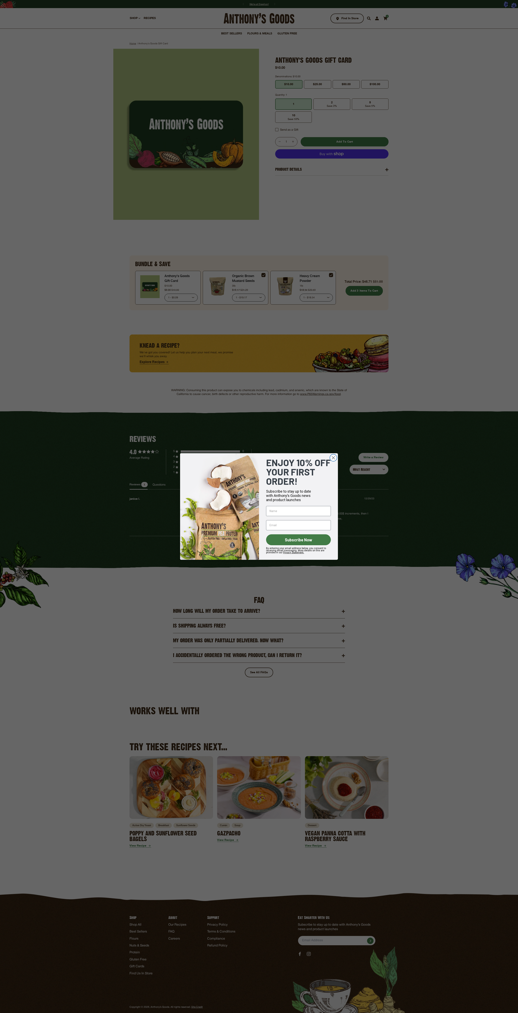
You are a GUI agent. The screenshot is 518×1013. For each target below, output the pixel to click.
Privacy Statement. (293, 552)
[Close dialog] (333, 457)
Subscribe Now (298, 539)
